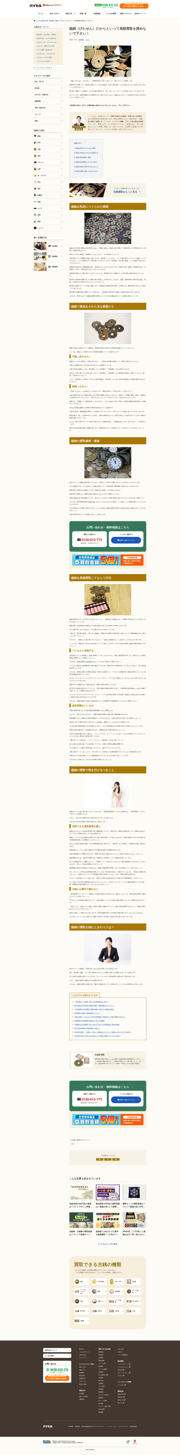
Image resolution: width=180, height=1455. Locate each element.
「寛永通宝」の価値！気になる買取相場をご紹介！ (91, 1002)
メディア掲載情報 (122, 1355)
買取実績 (81, 1372)
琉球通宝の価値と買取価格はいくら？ (87, 1013)
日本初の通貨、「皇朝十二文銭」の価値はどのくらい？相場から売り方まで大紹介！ (102, 1032)
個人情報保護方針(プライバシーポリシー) (93, 1426)
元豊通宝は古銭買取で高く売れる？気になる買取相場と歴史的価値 (96, 1024)
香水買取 (100, 1403)
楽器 (39, 221)
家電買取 (100, 1398)
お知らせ (120, 1352)
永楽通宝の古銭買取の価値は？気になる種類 (89, 1021)
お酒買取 (100, 1372)
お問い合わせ (83, 1355)
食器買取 (100, 1389)
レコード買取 (102, 1363)
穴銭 (88, 361)
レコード (41, 228)
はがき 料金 (46, 34)
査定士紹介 (82, 1375)
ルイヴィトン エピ (51, 42)
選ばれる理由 (83, 1384)
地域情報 (97, 13)
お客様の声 (82, 1378)
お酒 (39, 169)
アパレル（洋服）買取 (104, 1406)
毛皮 (39, 156)
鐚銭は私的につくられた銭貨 (84, 148)
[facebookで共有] (107, 1159)
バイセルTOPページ (84, 1352)
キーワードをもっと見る (42, 67)
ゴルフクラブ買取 (103, 1395)
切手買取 (100, 1355)
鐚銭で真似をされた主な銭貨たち (86, 152)
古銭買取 (81, 39)
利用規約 (77, 1426)
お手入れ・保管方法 (41, 94)
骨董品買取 (101, 1360)
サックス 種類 (48, 57)
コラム (87, 39)
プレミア (38, 114)
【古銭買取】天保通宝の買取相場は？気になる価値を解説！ (94, 1009)
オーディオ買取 (102, 1400)
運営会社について (51, 1350)
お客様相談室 (133, 1426)
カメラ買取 (101, 1386)
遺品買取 (100, 1412)
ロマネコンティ (50, 53)
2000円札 (53, 34)
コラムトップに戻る (108, 1244)
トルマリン (40, 46)
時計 (39, 188)
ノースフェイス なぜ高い (43, 61)
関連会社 (121, 1391)
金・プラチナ (42, 175)
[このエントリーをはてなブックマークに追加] (116, 1159)
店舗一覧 (83, 13)
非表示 (79, 143)
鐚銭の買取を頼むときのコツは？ (86, 171)
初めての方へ (55, 13)
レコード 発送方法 (51, 38)
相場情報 (38, 101)
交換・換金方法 (40, 108)
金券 (39, 202)
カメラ (40, 208)
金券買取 (100, 1383)
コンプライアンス (123, 1426)
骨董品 (40, 195)
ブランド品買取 (102, 1369)
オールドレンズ (41, 42)
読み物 (37, 88)
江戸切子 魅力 (40, 38)
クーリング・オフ (111, 1426)
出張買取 (81, 1393)
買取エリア (82, 1370)
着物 (39, 136)
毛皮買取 (100, 1366)
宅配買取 (81, 1399)
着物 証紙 (39, 34)
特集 (36, 121)
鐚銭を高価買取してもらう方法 (85, 162)
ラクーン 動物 (40, 50)
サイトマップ (83, 1357)
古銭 (72, 1144)
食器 (39, 215)
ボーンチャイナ (41, 53)
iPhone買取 (101, 1409)
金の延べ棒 (49, 50)
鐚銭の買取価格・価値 (82, 157)
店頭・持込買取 (83, 1396)
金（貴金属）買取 (103, 1375)
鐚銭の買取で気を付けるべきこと (86, 166)
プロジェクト (83, 1381)
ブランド (41, 162)
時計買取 (100, 1380)
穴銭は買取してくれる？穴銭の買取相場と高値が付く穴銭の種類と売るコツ (99, 1017)
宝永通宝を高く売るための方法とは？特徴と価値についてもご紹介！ (97, 1036)
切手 (39, 143)
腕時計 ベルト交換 (49, 46)
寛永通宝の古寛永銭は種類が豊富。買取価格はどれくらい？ (94, 1005)
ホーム (40, 13)
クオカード (40, 57)
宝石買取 (100, 1377)
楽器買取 (100, 1392)
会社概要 (70, 1426)
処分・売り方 (39, 81)
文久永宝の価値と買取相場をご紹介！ (87, 1028)
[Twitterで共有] (99, 1159)
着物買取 (100, 1352)
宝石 (39, 182)
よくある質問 (111, 13)
